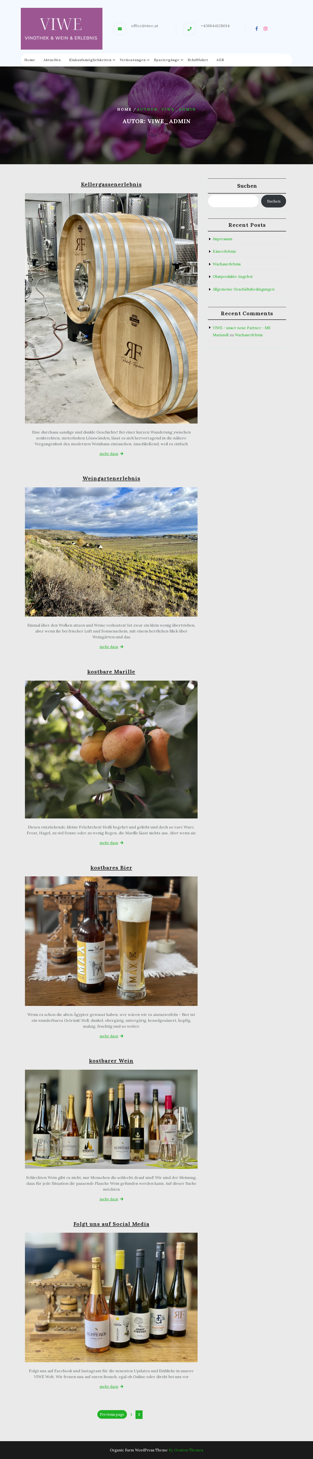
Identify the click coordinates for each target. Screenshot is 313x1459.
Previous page (112, 1414)
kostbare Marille (111, 671)
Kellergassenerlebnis (111, 184)
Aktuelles (52, 60)
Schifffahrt (198, 60)
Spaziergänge (166, 60)
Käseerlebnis (224, 251)
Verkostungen (133, 60)
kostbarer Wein (111, 1060)
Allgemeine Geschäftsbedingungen (244, 289)
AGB (220, 60)
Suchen (247, 185)
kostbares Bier (111, 867)
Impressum (222, 239)
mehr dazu (109, 453)
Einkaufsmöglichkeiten (90, 60)
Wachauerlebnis (227, 264)
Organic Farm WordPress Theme (156, 1450)
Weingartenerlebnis (111, 478)
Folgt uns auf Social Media (111, 1223)
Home (29, 60)
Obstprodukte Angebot (233, 276)
